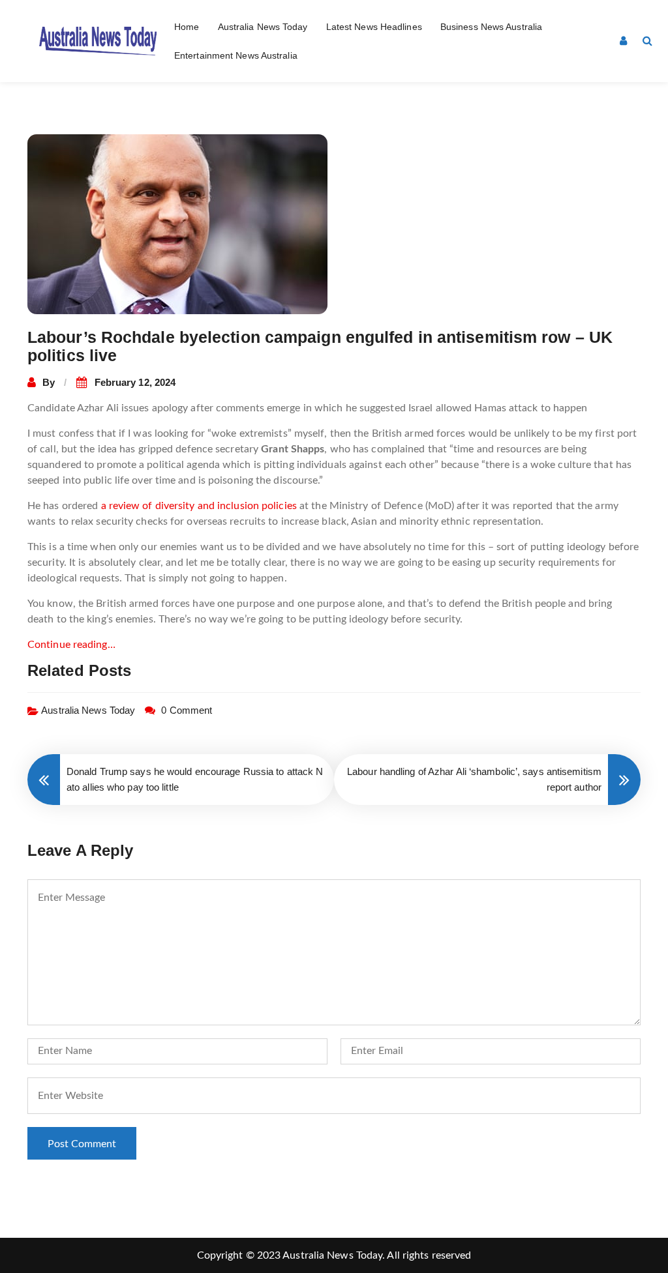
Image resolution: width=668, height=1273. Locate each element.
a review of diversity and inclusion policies (199, 506)
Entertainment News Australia (235, 55)
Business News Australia (491, 27)
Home (186, 27)
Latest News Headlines (374, 27)
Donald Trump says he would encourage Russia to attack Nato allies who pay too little (195, 779)
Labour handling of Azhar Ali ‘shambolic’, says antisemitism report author (474, 779)
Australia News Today (263, 27)
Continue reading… (71, 644)
